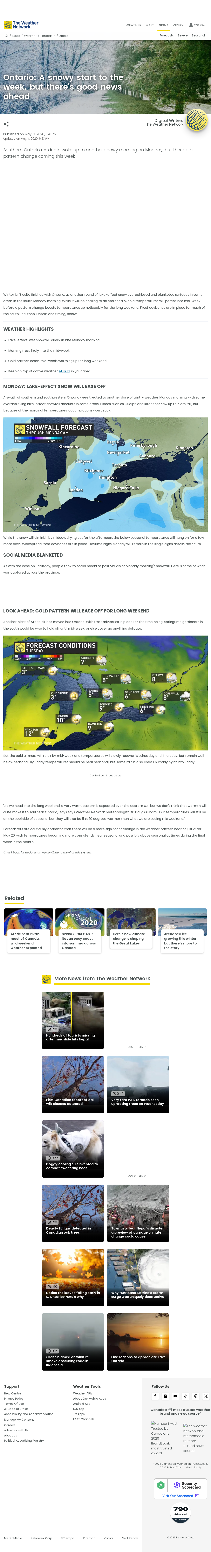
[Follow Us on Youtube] (175, 1396)
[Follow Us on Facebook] (155, 1396)
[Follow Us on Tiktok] (186, 1396)
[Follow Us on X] (206, 1396)
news (16, 36)
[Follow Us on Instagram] (165, 1396)
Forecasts (48, 36)
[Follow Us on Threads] (196, 1396)
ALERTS (64, 371)
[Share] (6, 124)
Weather (30, 36)
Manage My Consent (19, 1419)
